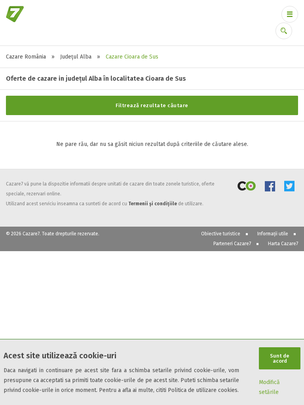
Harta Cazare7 (283, 243)
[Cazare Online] (247, 187)
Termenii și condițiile (152, 203)
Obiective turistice (220, 234)
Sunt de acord (279, 358)
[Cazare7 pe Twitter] (289, 187)
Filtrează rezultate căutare (152, 105)
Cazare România (26, 56)
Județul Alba (75, 56)
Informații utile (272, 234)
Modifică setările (269, 387)
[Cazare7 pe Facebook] (270, 187)
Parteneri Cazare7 (232, 243)
